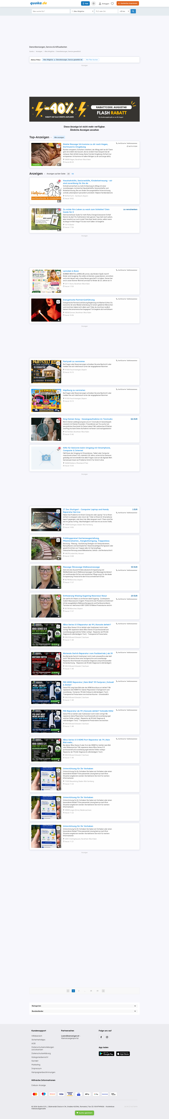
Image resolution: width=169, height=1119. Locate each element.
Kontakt (35, 1061)
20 (68, 174)
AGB (34, 1043)
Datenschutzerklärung (41, 1053)
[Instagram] (107, 1037)
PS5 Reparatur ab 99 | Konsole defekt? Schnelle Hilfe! (88, 711)
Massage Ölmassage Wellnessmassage (81, 567)
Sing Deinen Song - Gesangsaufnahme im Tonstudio (88, 419)
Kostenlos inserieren (128, 3)
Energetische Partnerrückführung (79, 300)
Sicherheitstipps (38, 1039)
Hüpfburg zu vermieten (74, 390)
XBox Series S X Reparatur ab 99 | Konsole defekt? (87, 624)
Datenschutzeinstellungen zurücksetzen (43, 1048)
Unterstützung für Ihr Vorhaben (78, 768)
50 (73, 174)
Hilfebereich (37, 1036)
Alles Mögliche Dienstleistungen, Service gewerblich (62, 60)
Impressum (37, 1068)
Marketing (36, 1064)
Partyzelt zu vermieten (74, 361)
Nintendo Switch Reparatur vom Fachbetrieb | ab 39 (88, 653)
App (86, 3)
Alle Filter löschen (92, 60)
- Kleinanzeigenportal (71, 1037)
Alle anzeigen (59, 137)
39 (97, 991)
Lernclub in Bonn (71, 271)
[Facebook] (101, 1037)
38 (91, 991)
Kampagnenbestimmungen (43, 1072)
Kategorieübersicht (40, 1057)
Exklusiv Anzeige (39, 1085)
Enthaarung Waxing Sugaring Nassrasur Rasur (85, 596)
